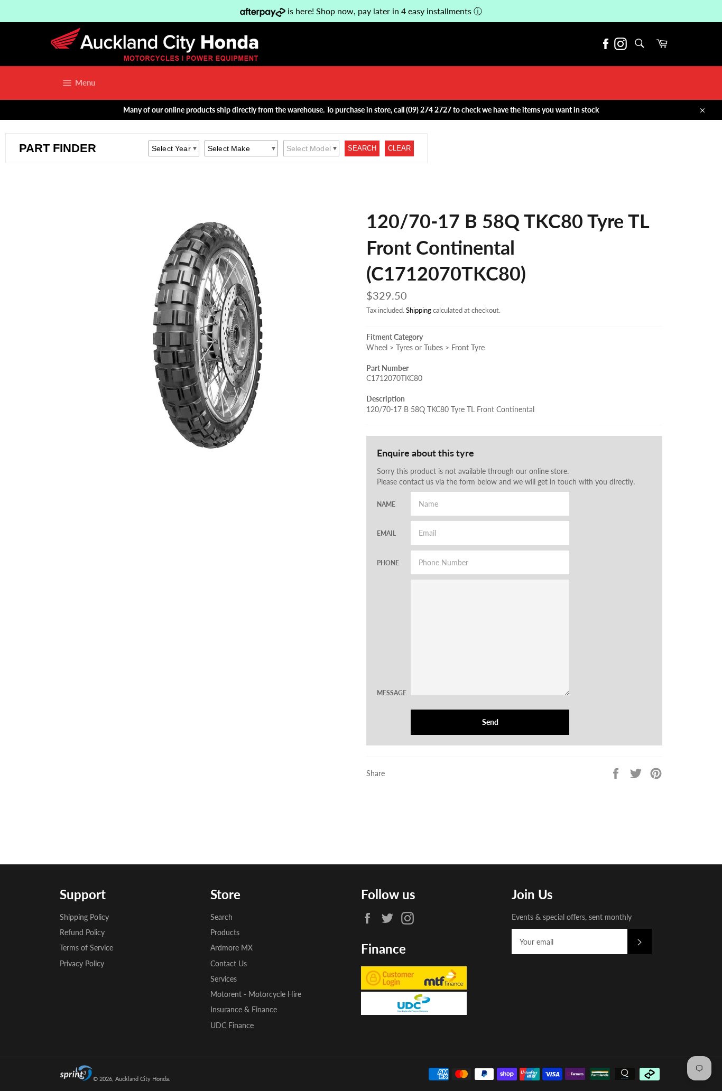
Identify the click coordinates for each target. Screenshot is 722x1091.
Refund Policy (82, 932)
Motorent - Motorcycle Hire (255, 994)
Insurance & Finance (243, 1009)
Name (386, 504)
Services (223, 978)
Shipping (418, 310)
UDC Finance (232, 1025)
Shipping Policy (84, 916)
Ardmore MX (231, 947)
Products (224, 932)
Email (386, 533)
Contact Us (228, 963)
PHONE (387, 563)
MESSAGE (387, 693)
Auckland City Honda (142, 1078)
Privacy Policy (82, 963)
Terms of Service (86, 947)
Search (221, 916)
